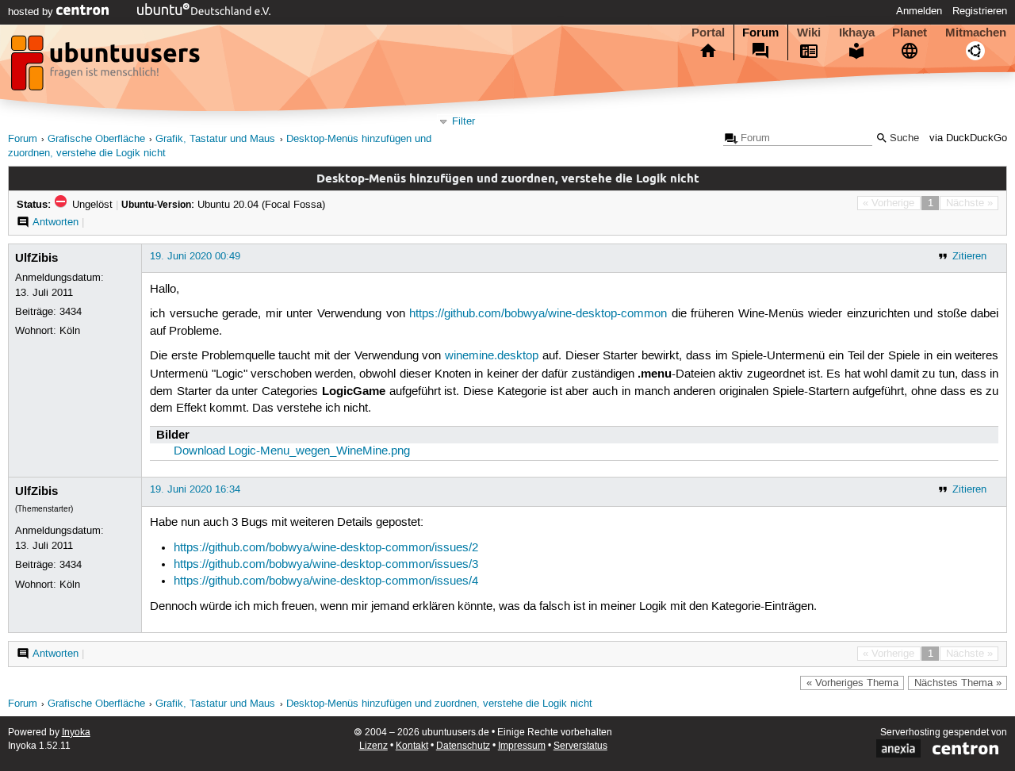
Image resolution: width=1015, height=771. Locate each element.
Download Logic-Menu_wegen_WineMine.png (292, 451)
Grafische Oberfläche (96, 139)
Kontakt (412, 746)
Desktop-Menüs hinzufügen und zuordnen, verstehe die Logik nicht (439, 704)
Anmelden (919, 11)
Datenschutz (463, 746)
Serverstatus (580, 746)
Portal (708, 32)
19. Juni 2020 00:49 (195, 256)
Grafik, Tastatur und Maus (215, 139)
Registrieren (979, 11)
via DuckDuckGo (968, 138)
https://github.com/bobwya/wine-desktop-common (538, 314)
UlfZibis (36, 258)
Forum (760, 32)
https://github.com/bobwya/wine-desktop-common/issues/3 (326, 565)
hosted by (32, 12)
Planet (909, 32)
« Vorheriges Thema (852, 683)
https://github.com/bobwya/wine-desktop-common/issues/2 (326, 548)
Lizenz (373, 746)
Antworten (56, 222)
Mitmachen (975, 32)
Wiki (809, 32)
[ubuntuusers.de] (107, 67)
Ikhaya (857, 32)
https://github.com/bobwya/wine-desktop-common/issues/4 (326, 581)
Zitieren (969, 256)
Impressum (522, 746)
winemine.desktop (491, 356)
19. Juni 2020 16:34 (195, 489)
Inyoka (76, 732)
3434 (70, 311)
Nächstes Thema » (958, 683)
